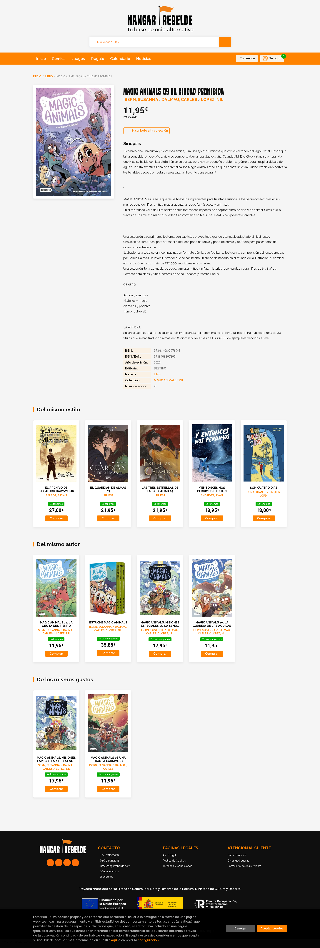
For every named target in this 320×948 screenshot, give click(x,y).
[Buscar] (225, 42)
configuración (148, 940)
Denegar (240, 928)
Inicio (37, 76)
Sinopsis (132, 143)
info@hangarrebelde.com (115, 866)
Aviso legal (169, 855)
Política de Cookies (174, 860)
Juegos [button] (78, 58)
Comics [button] (58, 58)
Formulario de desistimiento (244, 866)
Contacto (109, 848)
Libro (49, 76)
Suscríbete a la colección (149, 130)
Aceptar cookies (272, 928)
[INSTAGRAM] (58, 862)
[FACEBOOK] (75, 862)
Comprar (56, 518)
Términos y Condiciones (177, 866)
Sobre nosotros (237, 855)
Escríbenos (106, 876)
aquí (114, 940)
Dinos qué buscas (238, 860)
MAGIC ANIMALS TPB (168, 380)
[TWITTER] (67, 862)
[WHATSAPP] (50, 862)
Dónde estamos (109, 871)
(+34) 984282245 (109, 860)
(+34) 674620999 (109, 855)
